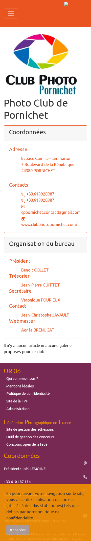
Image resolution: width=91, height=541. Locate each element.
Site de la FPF (17, 401)
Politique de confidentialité (28, 394)
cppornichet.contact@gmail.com (51, 212)
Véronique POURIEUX (40, 300)
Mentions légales (20, 386)
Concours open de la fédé (27, 444)
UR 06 (12, 371)
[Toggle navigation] (11, 13)
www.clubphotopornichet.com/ (49, 224)
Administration (18, 409)
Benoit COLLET (35, 270)
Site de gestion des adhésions (30, 429)
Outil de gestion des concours (30, 437)
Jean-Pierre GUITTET (40, 285)
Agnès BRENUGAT (38, 330)
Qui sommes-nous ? (22, 379)
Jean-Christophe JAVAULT (45, 315)
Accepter (18, 530)
